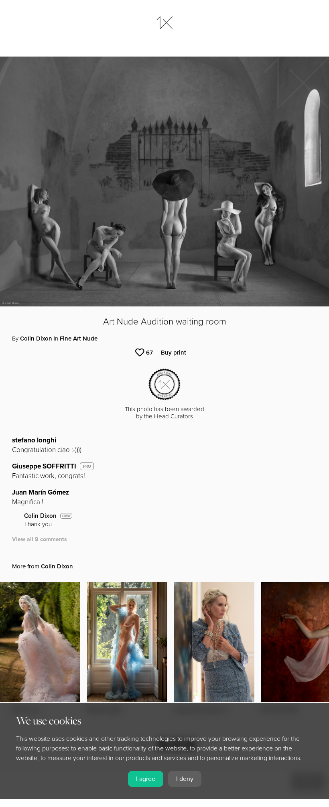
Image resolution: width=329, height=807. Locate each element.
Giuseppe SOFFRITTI (44, 466)
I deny (184, 779)
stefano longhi (34, 440)
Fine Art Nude (78, 338)
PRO (87, 466)
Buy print (173, 352)
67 (149, 352)
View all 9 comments (39, 539)
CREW (66, 516)
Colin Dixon (36, 338)
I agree (145, 779)
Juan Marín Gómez (40, 492)
